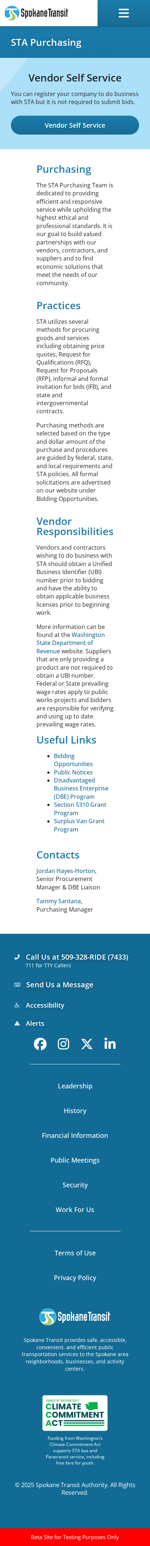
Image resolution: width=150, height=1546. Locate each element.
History (75, 1110)
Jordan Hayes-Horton (65, 871)
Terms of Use (75, 1252)
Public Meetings (75, 1160)
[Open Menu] (125, 13)
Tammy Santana (58, 901)
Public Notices (73, 772)
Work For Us (75, 1209)
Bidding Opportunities (73, 760)
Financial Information (75, 1135)
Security (75, 1184)
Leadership (75, 1085)
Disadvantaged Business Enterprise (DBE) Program (81, 788)
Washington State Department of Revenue (70, 643)
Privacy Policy (75, 1277)
